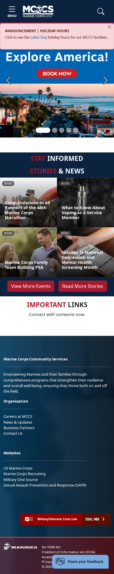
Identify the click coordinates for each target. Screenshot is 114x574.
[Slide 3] (61, 130)
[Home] (38, 11)
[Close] (110, 27)
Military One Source (21, 479)
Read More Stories (82, 286)
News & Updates (18, 422)
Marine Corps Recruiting (25, 473)
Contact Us (13, 433)
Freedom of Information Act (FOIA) (68, 552)
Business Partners (19, 427)
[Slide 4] (68, 130)
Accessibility (51, 557)
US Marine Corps (18, 468)
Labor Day (38, 37)
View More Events (31, 286)
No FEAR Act (51, 547)
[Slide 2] (54, 130)
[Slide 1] (43, 130)
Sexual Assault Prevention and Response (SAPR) (45, 485)
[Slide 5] (75, 130)
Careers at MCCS (18, 416)
